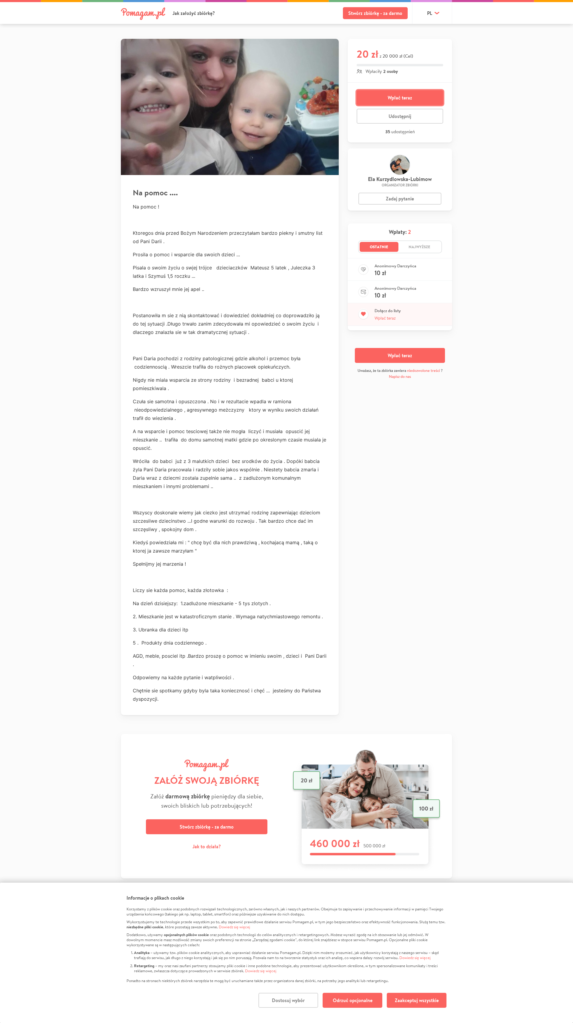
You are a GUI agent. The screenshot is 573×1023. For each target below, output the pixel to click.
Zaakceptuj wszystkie (417, 1000)
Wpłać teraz (400, 97)
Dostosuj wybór (288, 1000)
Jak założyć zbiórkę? (193, 13)
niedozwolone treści (423, 370)
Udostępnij (400, 116)
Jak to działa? (206, 846)
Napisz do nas (400, 376)
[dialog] (286, 953)
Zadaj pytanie (400, 198)
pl (429, 13)
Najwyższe (419, 246)
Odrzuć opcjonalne (352, 1000)
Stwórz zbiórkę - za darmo (375, 13)
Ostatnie (379, 246)
